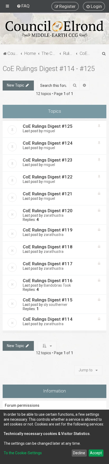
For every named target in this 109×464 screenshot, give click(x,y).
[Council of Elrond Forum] (54, 29)
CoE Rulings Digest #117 (47, 263)
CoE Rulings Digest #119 (47, 230)
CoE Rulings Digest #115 (47, 299)
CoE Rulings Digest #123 (47, 160)
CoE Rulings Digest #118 (47, 246)
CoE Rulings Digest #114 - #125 (49, 69)
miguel (49, 131)
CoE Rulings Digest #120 (47, 210)
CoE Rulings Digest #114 (47, 319)
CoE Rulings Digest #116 (47, 280)
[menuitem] (23, 6)
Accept (96, 453)
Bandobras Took (57, 285)
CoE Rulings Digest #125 (47, 126)
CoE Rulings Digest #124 (47, 143)
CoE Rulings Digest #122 (47, 176)
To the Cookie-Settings (23, 453)
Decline (79, 453)
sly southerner (55, 304)
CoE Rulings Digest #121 (47, 193)
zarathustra (53, 215)
